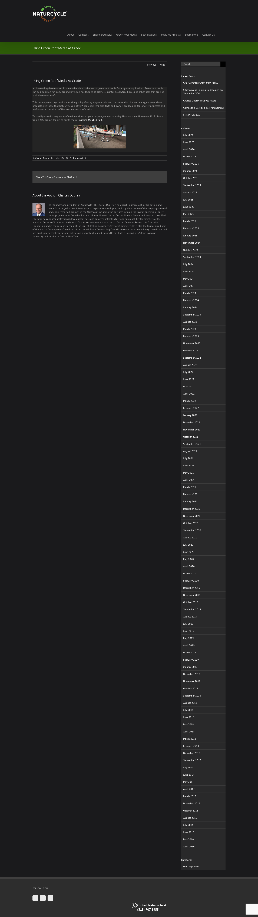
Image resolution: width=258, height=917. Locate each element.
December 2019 (191, 587)
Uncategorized (79, 158)
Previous (151, 64)
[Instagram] (43, 898)
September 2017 (192, 760)
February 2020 (191, 580)
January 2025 (190, 235)
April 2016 (189, 846)
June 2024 (188, 271)
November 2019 (191, 595)
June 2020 (188, 551)
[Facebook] (35, 898)
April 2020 (189, 566)
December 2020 (191, 508)
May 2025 (188, 214)
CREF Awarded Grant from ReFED (200, 82)
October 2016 (190, 810)
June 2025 (188, 206)
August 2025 (190, 192)
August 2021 (190, 451)
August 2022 (190, 364)
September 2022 (192, 357)
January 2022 (190, 415)
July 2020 (188, 544)
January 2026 (190, 170)
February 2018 (191, 746)
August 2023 (190, 321)
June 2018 (188, 717)
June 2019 (188, 631)
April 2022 (189, 393)
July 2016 (188, 825)
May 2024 (188, 278)
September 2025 (192, 185)
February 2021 (191, 494)
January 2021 (190, 501)
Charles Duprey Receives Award (199, 100)
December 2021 (191, 422)
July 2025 (188, 199)
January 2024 (190, 307)
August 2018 (190, 702)
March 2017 (189, 796)
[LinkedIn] (50, 898)
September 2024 (192, 257)
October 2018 (190, 688)
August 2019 (190, 616)
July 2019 (188, 623)
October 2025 (190, 178)
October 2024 (190, 250)
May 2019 (188, 638)
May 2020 (188, 559)
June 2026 (188, 142)
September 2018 (192, 695)
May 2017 (188, 781)
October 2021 (190, 436)
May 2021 (188, 472)
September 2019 (192, 609)
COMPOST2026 (191, 115)
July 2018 (188, 710)
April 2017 (189, 789)
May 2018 (188, 724)
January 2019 (190, 666)
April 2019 (189, 645)
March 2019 (189, 652)
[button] (220, 34)
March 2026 (189, 156)
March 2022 (189, 400)
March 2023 (189, 329)
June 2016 (188, 832)
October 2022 (190, 350)
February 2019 (191, 659)
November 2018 (191, 681)
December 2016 (191, 803)
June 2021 (188, 465)
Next (162, 64)
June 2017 (188, 774)
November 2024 (191, 242)
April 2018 (189, 731)
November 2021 (191, 429)
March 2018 (189, 738)
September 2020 (192, 530)
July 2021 (188, 458)
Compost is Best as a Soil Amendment (203, 107)
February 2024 (191, 300)
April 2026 (189, 149)
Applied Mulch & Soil (90, 119)
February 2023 (191, 336)
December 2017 (191, 753)
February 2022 (191, 408)
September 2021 (192, 444)
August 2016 (190, 817)
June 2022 (188, 379)
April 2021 (189, 479)
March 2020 (189, 573)
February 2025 (191, 228)
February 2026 (191, 163)
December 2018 (191, 674)
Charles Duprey (42, 158)
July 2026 (188, 135)
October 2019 (190, 602)
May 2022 (188, 386)
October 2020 (190, 523)
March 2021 (189, 487)
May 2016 (188, 839)
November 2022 (191, 343)
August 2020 (190, 537)
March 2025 (189, 221)
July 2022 (188, 372)
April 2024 (189, 285)
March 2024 (189, 293)
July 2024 (188, 264)
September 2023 (192, 314)
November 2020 (191, 516)
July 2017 (188, 767)
